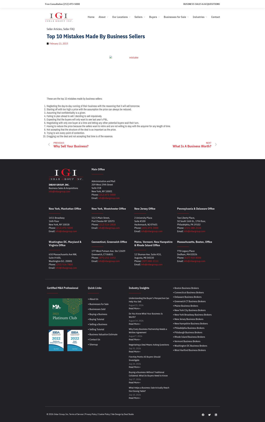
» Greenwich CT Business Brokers (189, 301)
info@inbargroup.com (59, 191)
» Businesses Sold (96, 309)
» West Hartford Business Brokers (189, 350)
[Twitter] (209, 414)
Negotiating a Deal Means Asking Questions (149, 344)
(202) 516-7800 (64, 264)
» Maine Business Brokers (185, 305)
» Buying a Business (97, 314)
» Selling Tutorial (96, 329)
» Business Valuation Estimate (102, 334)
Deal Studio (129, 414)
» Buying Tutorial (96, 319)
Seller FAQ (69, 29)
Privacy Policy (91, 414)
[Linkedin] (215, 414)
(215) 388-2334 (192, 227)
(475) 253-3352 (107, 257)
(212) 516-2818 (107, 224)
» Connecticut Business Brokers (188, 292)
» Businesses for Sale (98, 304)
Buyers (153, 17)
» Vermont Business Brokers (186, 341)
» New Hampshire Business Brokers (190, 323)
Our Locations (120, 17)
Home (91, 17)
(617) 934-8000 (192, 257)
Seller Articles (54, 29)
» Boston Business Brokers (186, 287)
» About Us (93, 299)
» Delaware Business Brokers (187, 296)
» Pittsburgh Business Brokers (187, 332)
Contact (215, 17)
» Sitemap (93, 344)
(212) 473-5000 (107, 194)
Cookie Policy (104, 414)
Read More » (134, 308)
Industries (198, 17)
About (102, 17)
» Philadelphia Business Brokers (188, 327)
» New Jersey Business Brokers (188, 319)
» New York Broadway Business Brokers (192, 314)
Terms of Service (76, 414)
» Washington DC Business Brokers (190, 345)
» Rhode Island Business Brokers (189, 336)
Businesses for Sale (175, 17)
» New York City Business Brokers (189, 310)
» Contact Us (94, 339)
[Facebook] (203, 414)
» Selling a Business (97, 324)
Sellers (138, 17)
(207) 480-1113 (150, 261)
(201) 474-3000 (150, 227)
